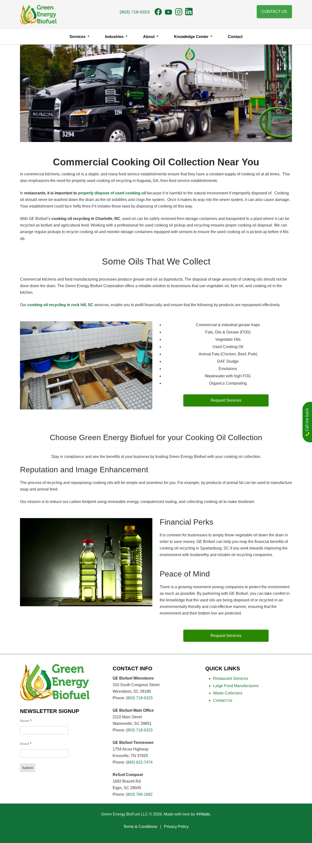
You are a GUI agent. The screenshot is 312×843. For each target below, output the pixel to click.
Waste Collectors (227, 693)
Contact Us (274, 11)
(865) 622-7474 (139, 762)
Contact (235, 37)
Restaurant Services (230, 678)
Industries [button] (115, 37)
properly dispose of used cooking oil (112, 193)
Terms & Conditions (140, 826)
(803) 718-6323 (135, 11)
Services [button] (78, 37)
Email (25, 744)
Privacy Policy (176, 826)
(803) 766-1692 (139, 794)
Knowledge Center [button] (191, 37)
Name (25, 721)
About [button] (149, 37)
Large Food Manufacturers (236, 686)
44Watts (203, 814)
